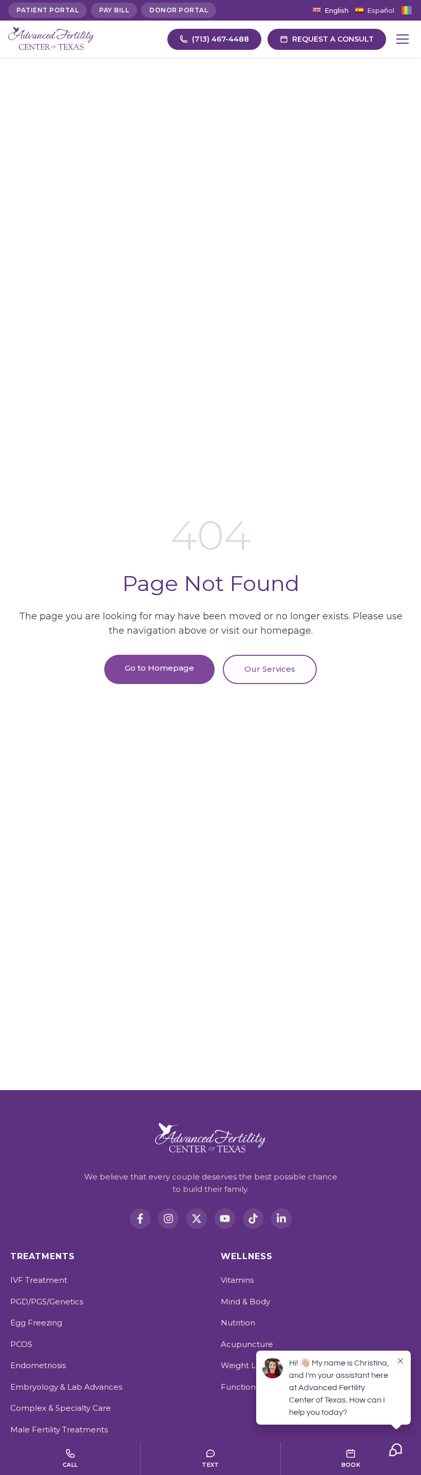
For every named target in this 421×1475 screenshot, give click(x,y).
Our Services (269, 669)
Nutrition (238, 1323)
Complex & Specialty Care (60, 1408)
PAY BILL (114, 10)
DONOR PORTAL (178, 10)
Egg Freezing (36, 1323)
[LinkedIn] (281, 1218)
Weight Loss (244, 1365)
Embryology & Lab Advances (66, 1387)
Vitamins (237, 1280)
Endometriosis (38, 1365)
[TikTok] (253, 1218)
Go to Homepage (159, 668)
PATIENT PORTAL (47, 10)
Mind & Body (245, 1301)
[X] (196, 1218)
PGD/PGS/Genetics (46, 1301)
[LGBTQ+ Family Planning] (406, 10)
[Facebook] (140, 1218)
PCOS (21, 1344)
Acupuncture (247, 1344)
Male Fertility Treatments (59, 1429)
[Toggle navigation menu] (402, 39)
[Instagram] (168, 1218)
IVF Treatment (38, 1280)
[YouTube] (225, 1218)
